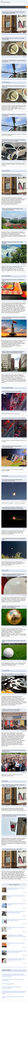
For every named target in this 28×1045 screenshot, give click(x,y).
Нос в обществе (6, 82)
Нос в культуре (5, 670)
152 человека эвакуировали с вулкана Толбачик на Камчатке (14, 61)
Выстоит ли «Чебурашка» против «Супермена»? (13, 674)
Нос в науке (5, 475)
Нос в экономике (6, 275)
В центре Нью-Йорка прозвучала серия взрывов (14, 418)
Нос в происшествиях (7, 387)
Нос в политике (6, 170)
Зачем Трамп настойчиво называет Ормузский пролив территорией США (13, 12)
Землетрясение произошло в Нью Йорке (12, 391)
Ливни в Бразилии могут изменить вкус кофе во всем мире (13, 39)
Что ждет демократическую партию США (12, 849)
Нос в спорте (5, 570)
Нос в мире (5, 781)
